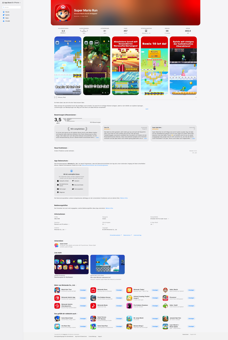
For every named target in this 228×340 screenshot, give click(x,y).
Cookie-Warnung (92, 336)
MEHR (97, 137)
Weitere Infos (124, 198)
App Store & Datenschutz (81, 336)
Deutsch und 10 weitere (61, 224)
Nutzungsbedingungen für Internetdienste (63, 336)
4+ (103, 224)
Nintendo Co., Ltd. (59, 229)
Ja (151, 224)
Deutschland (185, 334)
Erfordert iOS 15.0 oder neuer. (159, 218)
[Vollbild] (79, 93)
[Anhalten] (74, 93)
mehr (147, 109)
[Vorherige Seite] (52, 66)
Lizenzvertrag (137, 235)
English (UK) (193, 334)
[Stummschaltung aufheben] (77, 93)
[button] (11, 12)
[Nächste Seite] (198, 66)
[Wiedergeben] (103, 93)
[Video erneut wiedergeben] (56, 93)
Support (100, 336)
